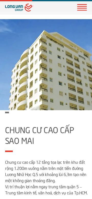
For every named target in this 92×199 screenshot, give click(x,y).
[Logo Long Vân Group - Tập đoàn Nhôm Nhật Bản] (19, 7)
